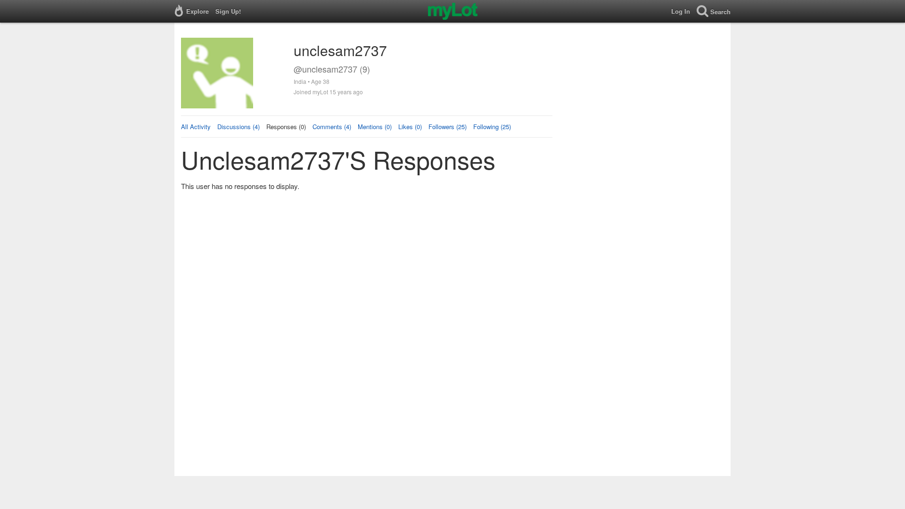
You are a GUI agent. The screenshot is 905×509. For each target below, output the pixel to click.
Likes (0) (410, 126)
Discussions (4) (238, 126)
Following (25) (492, 126)
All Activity (196, 126)
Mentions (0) (375, 126)
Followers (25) (447, 126)
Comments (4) (332, 126)
